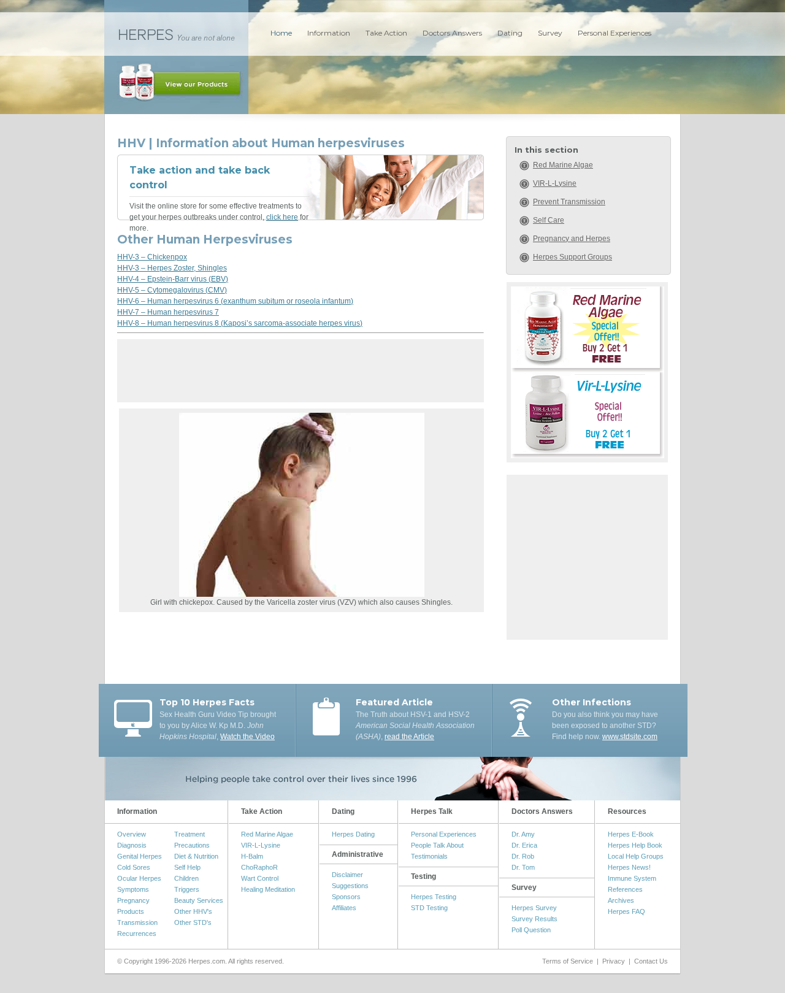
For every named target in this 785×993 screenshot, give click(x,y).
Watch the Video (247, 736)
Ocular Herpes (139, 878)
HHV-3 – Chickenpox (152, 257)
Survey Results (534, 918)
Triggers (186, 889)
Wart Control (259, 878)
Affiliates (344, 907)
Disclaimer (347, 874)
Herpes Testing (433, 896)
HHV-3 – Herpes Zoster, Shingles (172, 268)
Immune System (632, 878)
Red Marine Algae (563, 165)
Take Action (386, 32)
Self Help (187, 867)
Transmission (137, 922)
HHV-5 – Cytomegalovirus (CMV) (172, 290)
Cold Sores (133, 867)
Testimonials (429, 856)
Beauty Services (198, 900)
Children (186, 878)
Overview (131, 834)
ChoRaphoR (259, 867)
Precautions (192, 845)
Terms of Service (567, 961)
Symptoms (133, 889)
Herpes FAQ (626, 911)
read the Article (409, 736)
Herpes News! (629, 867)
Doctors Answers (452, 32)
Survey (550, 32)
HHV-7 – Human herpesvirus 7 (168, 312)
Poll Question (531, 930)
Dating (510, 32)
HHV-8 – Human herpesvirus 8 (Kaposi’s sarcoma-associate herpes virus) (239, 323)
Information (328, 32)
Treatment (189, 834)
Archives (621, 900)
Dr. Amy (523, 834)
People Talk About (437, 845)
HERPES (176, 34)
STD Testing (429, 907)
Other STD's (193, 922)
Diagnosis (132, 845)
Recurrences (136, 933)
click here (282, 217)
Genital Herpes (139, 856)
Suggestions (350, 885)
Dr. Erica (524, 845)
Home (281, 32)
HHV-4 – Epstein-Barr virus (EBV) (172, 279)
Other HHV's (193, 911)
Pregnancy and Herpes (571, 238)
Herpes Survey (534, 907)
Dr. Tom (523, 867)
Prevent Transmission (569, 201)
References (625, 889)
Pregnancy (133, 900)
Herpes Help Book (635, 845)
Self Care (548, 220)
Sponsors (346, 896)
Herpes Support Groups (572, 257)
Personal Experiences (614, 32)
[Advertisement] (300, 374)
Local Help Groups (636, 856)
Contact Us (651, 961)
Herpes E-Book (631, 834)
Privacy (613, 961)
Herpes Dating (353, 834)
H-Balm (252, 856)
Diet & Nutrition (196, 856)
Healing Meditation (268, 889)
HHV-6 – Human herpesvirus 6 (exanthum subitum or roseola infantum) (235, 301)
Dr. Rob (522, 856)
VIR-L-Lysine (554, 183)
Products (130, 911)
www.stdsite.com (629, 736)
